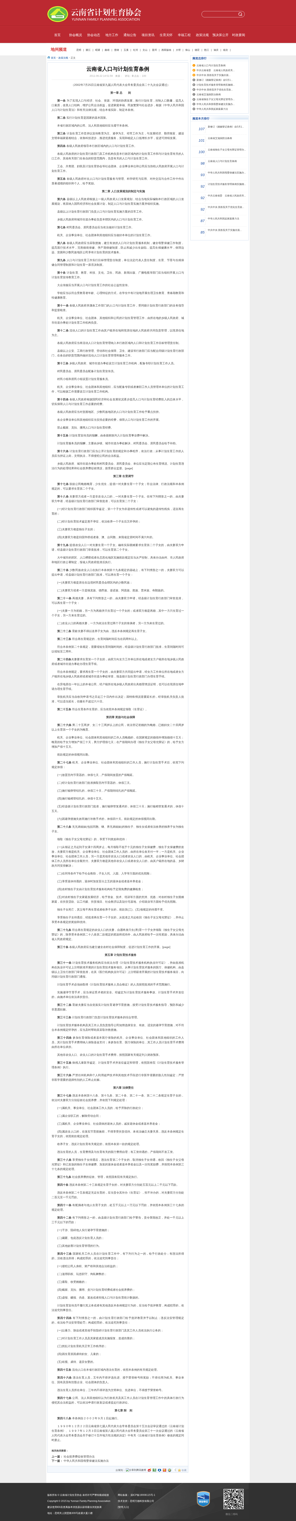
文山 (145, 50)
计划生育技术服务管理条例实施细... (216, 84)
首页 (53, 57)
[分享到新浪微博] (149, 1470)
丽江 (88, 50)
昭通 (97, 50)
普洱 (154, 50)
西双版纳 (166, 50)
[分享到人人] (159, 1470)
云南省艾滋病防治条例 (209, 94)
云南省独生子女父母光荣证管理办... (216, 99)
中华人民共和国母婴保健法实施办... (216, 104)
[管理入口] (123, 1507)
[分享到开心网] (164, 1470)
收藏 (184, 1470)
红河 (135, 50)
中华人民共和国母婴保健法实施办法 (86, 1460)
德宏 (197, 50)
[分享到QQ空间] (169, 1470)
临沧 (225, 50)
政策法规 (63, 57)
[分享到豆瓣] (154, 1470)
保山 (187, 50)
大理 (178, 50)
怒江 (206, 50)
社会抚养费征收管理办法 (79, 1456)
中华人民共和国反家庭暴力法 (212, 109)
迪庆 (216, 50)
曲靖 (107, 50)
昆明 (78, 50)
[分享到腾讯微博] (136, 1470)
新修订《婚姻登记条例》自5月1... (215, 80)
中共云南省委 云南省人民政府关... (216, 70)
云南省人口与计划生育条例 (211, 65)
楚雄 (116, 50)
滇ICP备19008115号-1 (142, 1495)
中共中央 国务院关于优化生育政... (215, 89)
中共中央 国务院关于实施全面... (213, 75)
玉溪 (126, 50)
